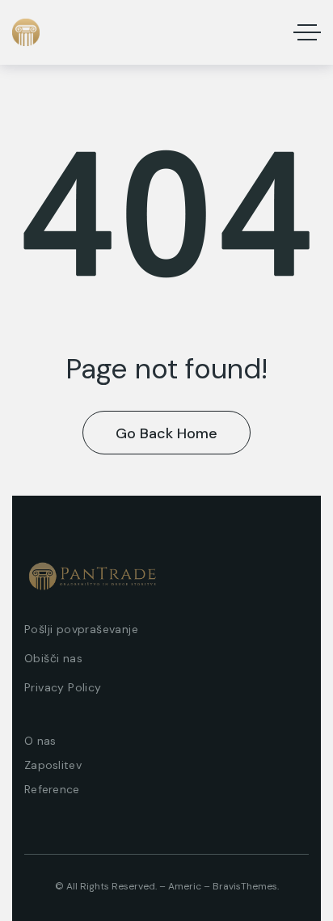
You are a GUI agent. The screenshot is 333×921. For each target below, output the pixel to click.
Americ (184, 886)
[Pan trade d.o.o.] (26, 32)
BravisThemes (245, 886)
